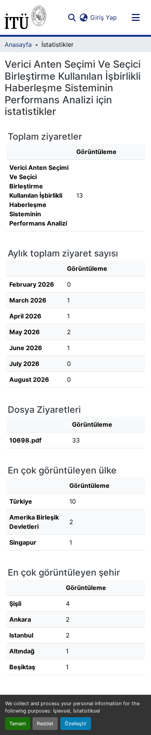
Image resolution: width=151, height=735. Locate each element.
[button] (25, 17)
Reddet (45, 723)
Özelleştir (76, 723)
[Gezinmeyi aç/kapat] (135, 17)
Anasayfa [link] (18, 44)
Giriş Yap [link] (103, 17)
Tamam (17, 723)
